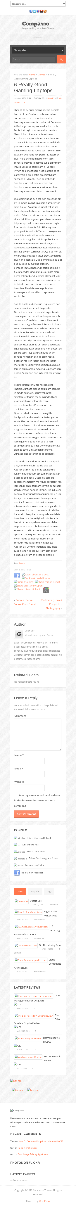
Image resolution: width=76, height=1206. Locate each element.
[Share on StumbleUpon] (28, 585)
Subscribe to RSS (30, 844)
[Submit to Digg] (23, 582)
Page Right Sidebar (27, 1147)
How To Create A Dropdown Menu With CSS (40, 1141)
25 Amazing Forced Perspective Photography (51, 604)
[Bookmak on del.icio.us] (36, 578)
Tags (49, 891)
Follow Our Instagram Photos (43, 858)
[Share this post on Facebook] (17, 577)
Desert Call (36, 900)
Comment (20, 715)
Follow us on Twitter (35, 865)
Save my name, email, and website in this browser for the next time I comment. (37, 800)
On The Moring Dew (50, 945)
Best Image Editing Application (33, 1154)
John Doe (29, 631)
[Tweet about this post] (35, 574)
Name (19, 755)
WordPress (44, 1201)
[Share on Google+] (46, 592)
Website (19, 781)
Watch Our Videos (35, 851)
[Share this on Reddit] (47, 582)
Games (41, 74)
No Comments (40, 919)
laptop (22, 563)
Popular (35, 891)
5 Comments (54, 904)
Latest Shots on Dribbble (39, 837)
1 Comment (39, 938)
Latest (20, 891)
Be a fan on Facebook (32, 872)
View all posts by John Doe (39, 635)
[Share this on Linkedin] (27, 589)
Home (32, 74)
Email (18, 768)
